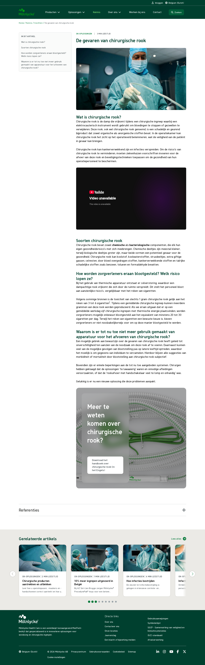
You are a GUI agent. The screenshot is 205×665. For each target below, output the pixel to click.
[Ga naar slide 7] (109, 602)
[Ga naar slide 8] (112, 602)
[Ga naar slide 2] (92, 602)
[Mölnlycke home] (27, 12)
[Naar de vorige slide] (12, 574)
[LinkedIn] (157, 651)
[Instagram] (164, 651)
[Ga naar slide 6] (106, 602)
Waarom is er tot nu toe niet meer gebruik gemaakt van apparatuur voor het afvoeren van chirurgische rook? (44, 64)
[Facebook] (177, 651)
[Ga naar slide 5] (102, 602)
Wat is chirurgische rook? (33, 42)
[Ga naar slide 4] (99, 602)
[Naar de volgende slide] (192, 574)
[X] (184, 651)
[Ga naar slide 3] (96, 602)
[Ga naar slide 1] (89, 602)
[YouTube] (171, 651)
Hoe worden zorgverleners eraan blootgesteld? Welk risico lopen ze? (43, 54)
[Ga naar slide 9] (116, 602)
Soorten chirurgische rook (33, 47)
